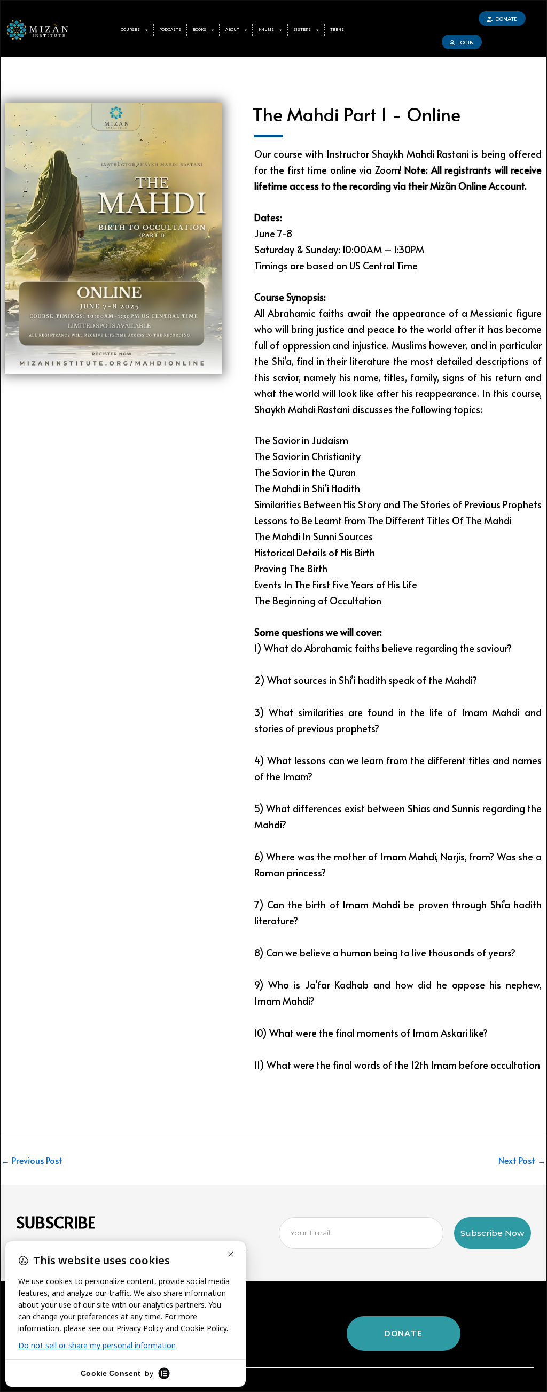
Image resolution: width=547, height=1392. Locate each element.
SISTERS (302, 29)
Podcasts (170, 29)
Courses (130, 29)
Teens (337, 29)
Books (199, 29)
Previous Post (31, 1160)
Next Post (522, 1160)
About (232, 29)
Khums (266, 29)
